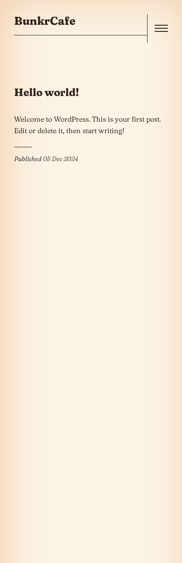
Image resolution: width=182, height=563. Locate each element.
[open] (161, 28)
